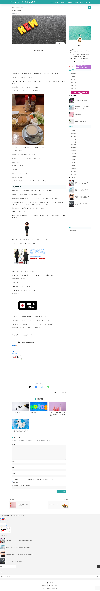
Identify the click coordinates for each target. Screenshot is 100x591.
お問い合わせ (45, 585)
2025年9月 (73, 133)
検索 (89, 7)
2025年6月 (73, 142)
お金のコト (70, 2)
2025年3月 (73, 150)
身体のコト (63, 2)
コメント (15, 444)
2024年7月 (73, 174)
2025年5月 (73, 145)
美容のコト (87, 2)
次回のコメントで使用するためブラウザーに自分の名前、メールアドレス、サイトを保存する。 (35, 479)
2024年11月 (73, 162)
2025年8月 (73, 136)
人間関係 (76, 2)
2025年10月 (73, 130)
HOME (51, 2)
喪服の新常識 (73, 230)
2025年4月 (73, 147)
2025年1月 (73, 156)
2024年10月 (73, 165)
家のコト (82, 2)
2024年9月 (73, 168)
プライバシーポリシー (54, 585)
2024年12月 (73, 159)
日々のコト (57, 2)
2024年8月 (73, 171)
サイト (13, 473)
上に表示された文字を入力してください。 (22, 485)
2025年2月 (73, 153)
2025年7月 (73, 139)
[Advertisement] (39, 62)
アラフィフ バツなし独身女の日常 (22, 2)
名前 (13, 461)
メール (14, 467)
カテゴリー (2, 572)
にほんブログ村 (16, 347)
